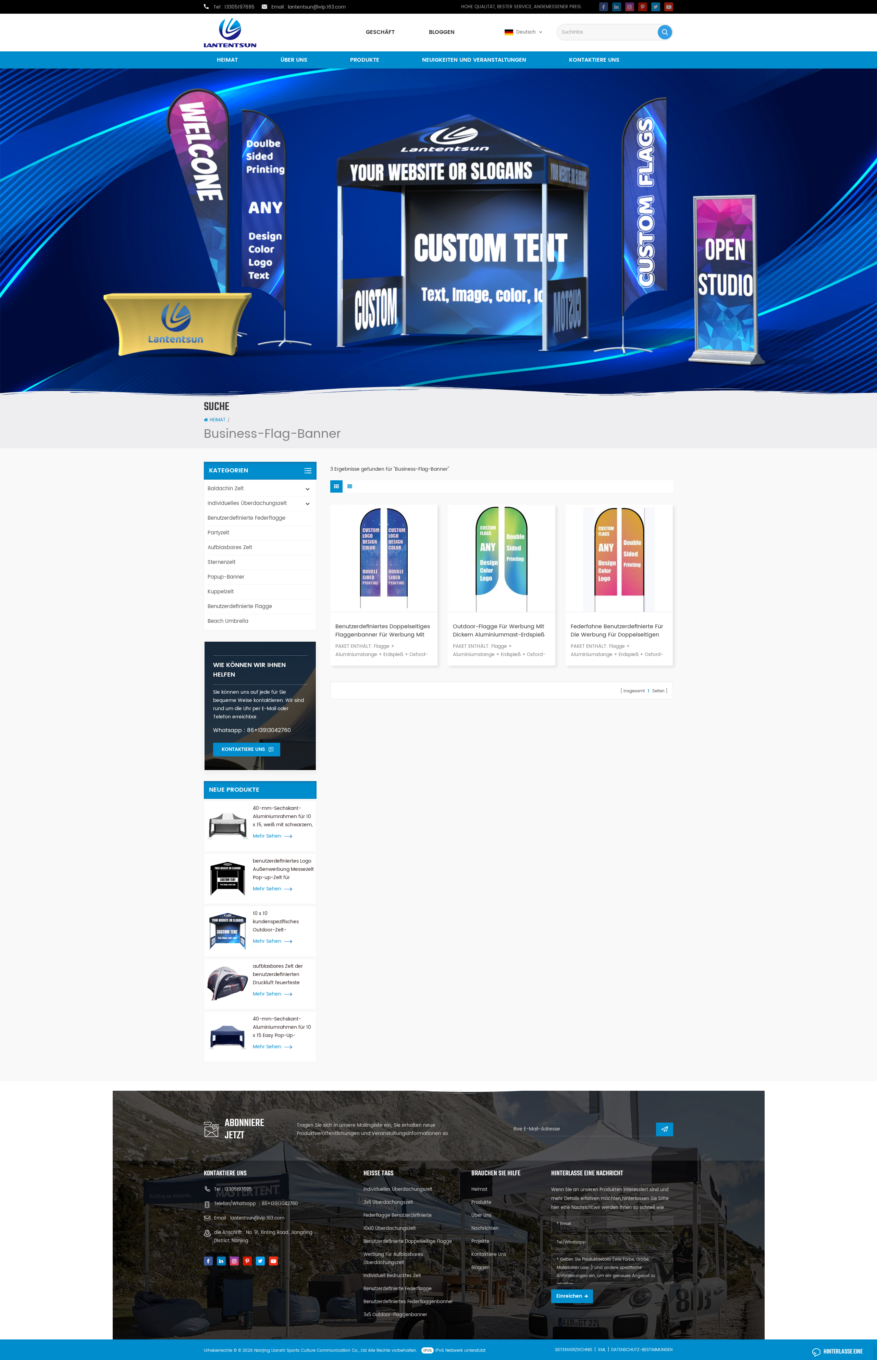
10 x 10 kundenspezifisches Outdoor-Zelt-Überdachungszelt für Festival (278, 922)
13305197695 (239, 7)
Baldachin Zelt (226, 488)
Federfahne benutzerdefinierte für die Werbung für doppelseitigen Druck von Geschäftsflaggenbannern (617, 630)
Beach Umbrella (228, 621)
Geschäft (380, 32)
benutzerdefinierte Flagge (240, 606)
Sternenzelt (221, 562)
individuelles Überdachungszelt (247, 503)
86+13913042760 (280, 1204)
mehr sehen (267, 836)
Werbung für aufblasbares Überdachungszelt (393, 1258)
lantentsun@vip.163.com (317, 7)
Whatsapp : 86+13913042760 (252, 730)
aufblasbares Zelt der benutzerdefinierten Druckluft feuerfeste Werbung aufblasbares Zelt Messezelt (280, 974)
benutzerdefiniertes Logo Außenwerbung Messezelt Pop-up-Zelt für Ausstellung (283, 869)
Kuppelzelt (221, 592)
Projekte (480, 1241)
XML (602, 1350)
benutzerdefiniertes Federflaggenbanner (408, 1302)
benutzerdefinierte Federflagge (246, 518)
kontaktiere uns (594, 59)
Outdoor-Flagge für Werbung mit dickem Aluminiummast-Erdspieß (498, 630)
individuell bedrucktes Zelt (392, 1275)
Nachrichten (484, 1228)
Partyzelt (218, 533)
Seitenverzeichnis (573, 1350)
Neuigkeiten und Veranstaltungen (474, 59)
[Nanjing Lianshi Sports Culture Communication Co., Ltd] (230, 32)
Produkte (364, 59)
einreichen (569, 1296)
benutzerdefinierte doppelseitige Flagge (407, 1241)
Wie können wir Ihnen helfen (249, 670)
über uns (294, 59)
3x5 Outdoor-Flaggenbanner (395, 1315)
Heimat (227, 59)
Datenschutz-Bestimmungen (641, 1350)
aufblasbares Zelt (230, 547)
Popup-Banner (226, 577)
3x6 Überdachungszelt (388, 1202)
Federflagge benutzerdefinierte (397, 1215)
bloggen (442, 32)
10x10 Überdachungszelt (389, 1228)
